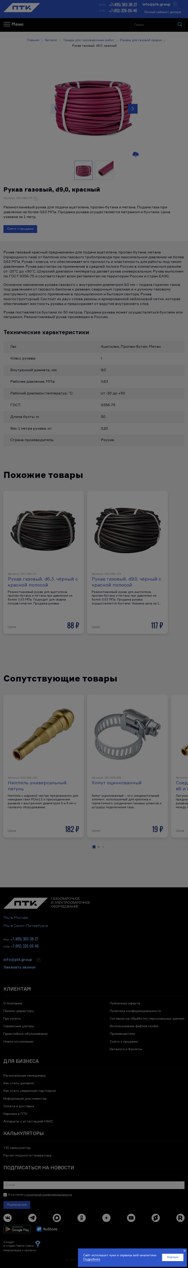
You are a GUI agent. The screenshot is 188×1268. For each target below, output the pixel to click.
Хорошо (173, 1257)
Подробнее (91, 1259)
